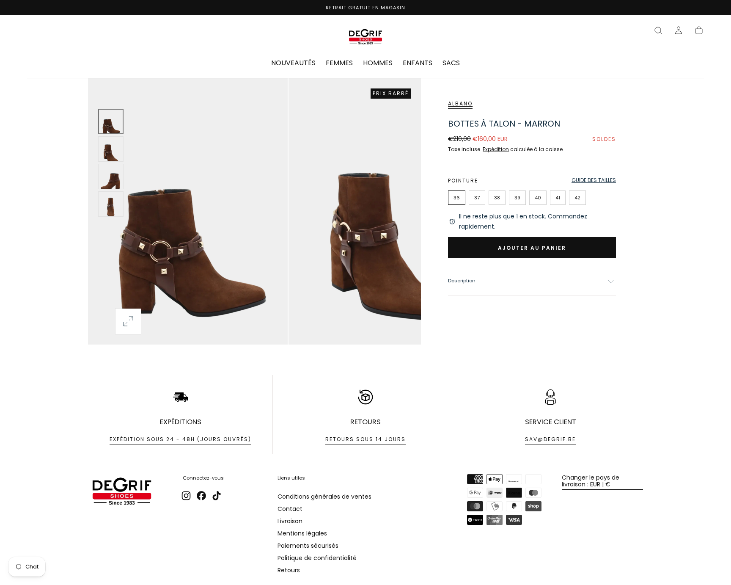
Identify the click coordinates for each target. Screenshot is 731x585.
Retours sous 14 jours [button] (365, 439)
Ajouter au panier (532, 247)
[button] (658, 30)
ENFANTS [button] (417, 63)
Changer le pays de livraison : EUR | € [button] (590, 481)
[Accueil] (365, 38)
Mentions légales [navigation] (302, 533)
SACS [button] (451, 63)
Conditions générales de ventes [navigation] (324, 496)
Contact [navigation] (290, 509)
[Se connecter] (678, 30)
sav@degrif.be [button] (550, 439)
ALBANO (460, 103)
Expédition (496, 149)
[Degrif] (122, 492)
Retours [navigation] (289, 570)
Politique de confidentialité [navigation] (317, 558)
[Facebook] (201, 495)
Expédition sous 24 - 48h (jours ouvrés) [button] (180, 439)
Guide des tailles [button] (594, 180)
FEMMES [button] (339, 63)
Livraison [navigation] (290, 521)
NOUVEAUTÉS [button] (293, 63)
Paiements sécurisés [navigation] (308, 545)
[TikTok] (216, 495)
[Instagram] (186, 495)
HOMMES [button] (378, 63)
